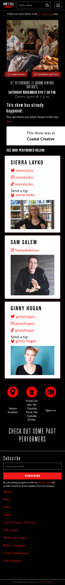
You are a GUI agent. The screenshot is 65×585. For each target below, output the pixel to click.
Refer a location (14, 545)
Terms (49, 582)
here (9, 121)
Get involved (12, 561)
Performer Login (14, 538)
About (7, 492)
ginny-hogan (25, 340)
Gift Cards (10, 530)
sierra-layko (24, 194)
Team (7, 515)
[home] (8, 5)
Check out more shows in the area (32, 13)
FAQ (6, 499)
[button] (57, 5)
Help (6, 507)
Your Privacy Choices (19, 522)
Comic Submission (16, 553)
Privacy (42, 582)
